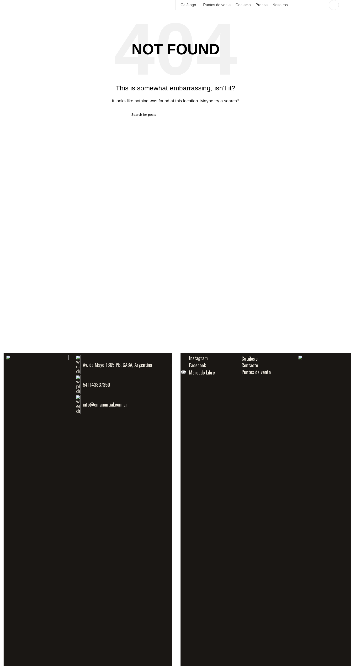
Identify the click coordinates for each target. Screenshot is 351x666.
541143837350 (96, 384)
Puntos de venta (256, 371)
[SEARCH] (217, 114)
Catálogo (250, 358)
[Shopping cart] (345, 5)
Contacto (250, 365)
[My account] (333, 5)
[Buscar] (322, 5)
